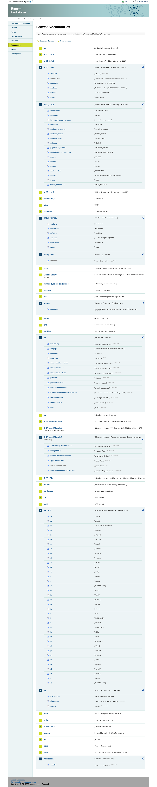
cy (51, 544)
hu (51, 600)
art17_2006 (49, 67)
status (52, 247)
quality (53, 162)
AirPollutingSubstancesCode (61, 446)
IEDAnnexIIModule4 (53, 437)
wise (46, 752)
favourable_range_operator (60, 120)
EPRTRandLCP (51, 275)
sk (51, 674)
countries (54, 83)
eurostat (47, 290)
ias (45, 338)
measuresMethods (57, 368)
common (48, 211)
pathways (54, 378)
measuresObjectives (58, 373)
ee (51, 563)
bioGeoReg (54, 344)
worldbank (48, 759)
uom (46, 746)
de (51, 553)
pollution (53, 143)
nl (51, 641)
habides (47, 331)
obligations (54, 242)
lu (51, 627)
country (53, 765)
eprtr (46, 268)
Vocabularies (16, 45)
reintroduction (55, 171)
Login (126, 1)
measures (54, 125)
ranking (53, 166)
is (51, 609)
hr (51, 595)
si (51, 669)
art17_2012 (49, 105)
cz (51, 549)
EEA (21, 1)
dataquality (49, 254)
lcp (45, 690)
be (51, 530)
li (50, 618)
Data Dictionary (29, 19)
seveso (47, 733)
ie (51, 604)
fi (50, 576)
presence (53, 157)
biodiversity (49, 199)
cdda (46, 205)
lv (51, 632)
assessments (55, 111)
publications (49, 727)
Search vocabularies (47, 41)
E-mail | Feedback (18, 780)
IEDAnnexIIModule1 (53, 421)
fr (51, 581)
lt (50, 623)
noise (46, 720)
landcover (48, 491)
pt (51, 651)
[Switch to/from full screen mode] (134, 1)
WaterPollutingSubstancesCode (62, 470)
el (51, 567)
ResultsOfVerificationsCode (60, 456)
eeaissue (53, 238)
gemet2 (47, 318)
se (51, 664)
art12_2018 (49, 61)
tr (51, 678)
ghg (45, 325)
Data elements (16, 36)
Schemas (14, 41)
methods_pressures (57, 129)
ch (51, 540)
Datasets (14, 28)
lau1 (46, 497)
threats (53, 175)
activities (53, 73)
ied (45, 415)
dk (51, 558)
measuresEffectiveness (59, 363)
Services (14, 49)
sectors (53, 706)
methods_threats (56, 134)
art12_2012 (49, 54)
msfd (46, 714)
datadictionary (50, 218)
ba (51, 526)
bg (51, 535)
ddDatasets (54, 228)
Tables (13, 32)
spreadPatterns (56, 402)
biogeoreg (54, 115)
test (45, 740)
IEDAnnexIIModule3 (53, 428)
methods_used (56, 138)
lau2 (46, 504)
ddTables (53, 233)
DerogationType (56, 451)
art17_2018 (49, 192)
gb (51, 586)
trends (52, 97)
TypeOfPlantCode (57, 460)
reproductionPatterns (58, 388)
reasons (53, 92)
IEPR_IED (48, 478)
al (51, 516)
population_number (57, 148)
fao (45, 297)
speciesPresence (56, 397)
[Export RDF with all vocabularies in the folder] (143, 67)
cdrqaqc (53, 349)
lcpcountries (55, 696)
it (50, 613)
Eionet (20, 19)
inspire (47, 485)
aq (45, 48)
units (52, 407)
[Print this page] (131, 1)
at (51, 521)
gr (51, 590)
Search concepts (65, 41)
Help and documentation (20, 23)
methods (53, 88)
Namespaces (16, 54)
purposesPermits (56, 383)
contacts (53, 224)
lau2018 (47, 510)
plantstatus (54, 701)
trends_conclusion (57, 185)
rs (51, 660)
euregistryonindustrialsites (56, 284)
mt (51, 637)
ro (51, 655)
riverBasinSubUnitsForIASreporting (63, 392)
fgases (47, 303)
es (51, 572)
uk (51, 683)
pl (51, 646)
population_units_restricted (60, 152)
